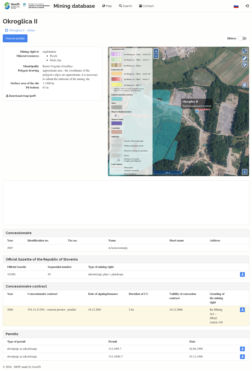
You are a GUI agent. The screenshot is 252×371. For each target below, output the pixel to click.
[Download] (242, 274)
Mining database (74, 6)
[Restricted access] (247, 6)
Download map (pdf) (22, 95)
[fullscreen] (244, 51)
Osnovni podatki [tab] (15, 38)
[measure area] (244, 64)
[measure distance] (244, 58)
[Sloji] (244, 85)
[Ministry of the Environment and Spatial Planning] (36, 6)
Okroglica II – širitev (21, 30)
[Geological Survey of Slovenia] (11, 6)
